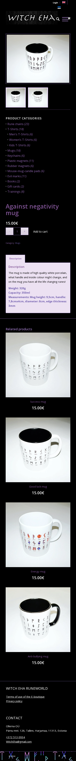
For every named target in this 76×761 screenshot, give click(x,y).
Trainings (13, 192)
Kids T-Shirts (17, 145)
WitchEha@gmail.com (19, 741)
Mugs (11, 150)
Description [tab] (15, 258)
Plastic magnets (17, 161)
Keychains (14, 156)
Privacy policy (14, 701)
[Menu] (65, 18)
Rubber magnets (18, 166)
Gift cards (13, 186)
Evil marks (14, 176)
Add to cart (40, 232)
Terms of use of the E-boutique (25, 696)
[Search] (58, 18)
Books (11, 181)
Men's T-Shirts (19, 134)
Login (55, 2)
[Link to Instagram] (64, 756)
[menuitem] (63, 2)
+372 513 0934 (15, 737)
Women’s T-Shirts (21, 140)
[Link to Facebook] (59, 756)
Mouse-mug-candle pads (23, 171)
